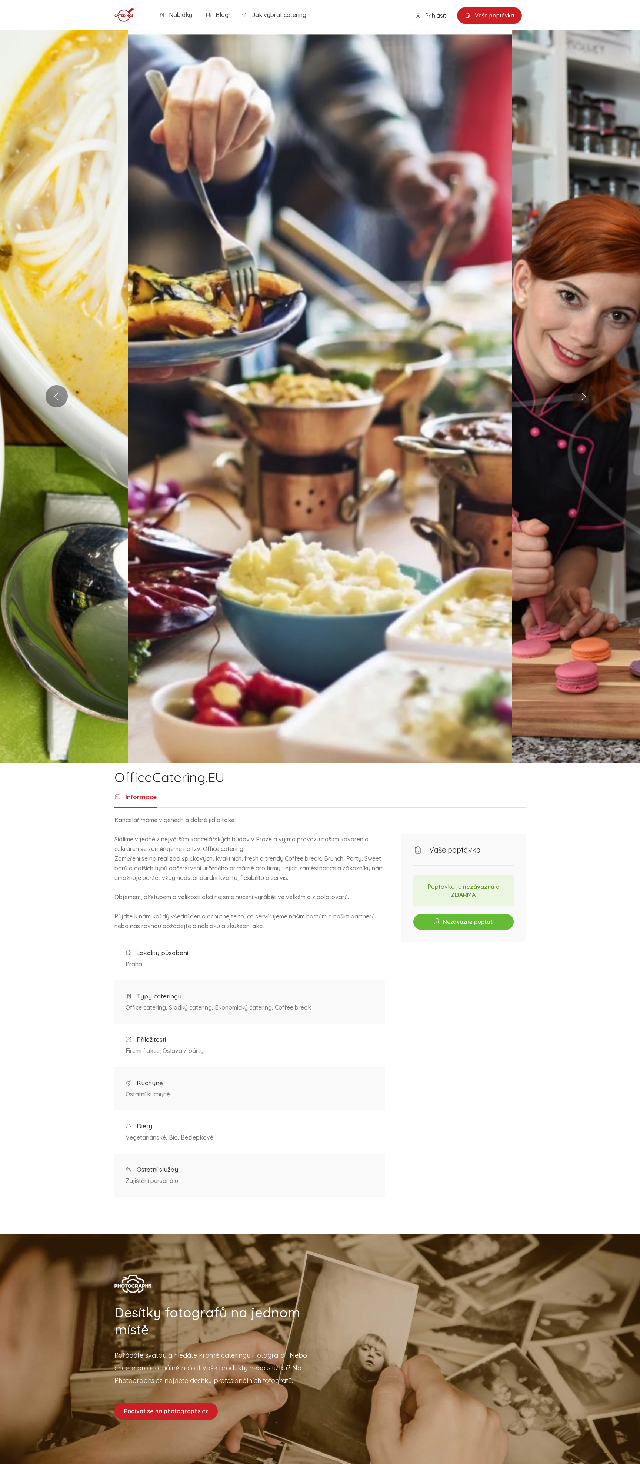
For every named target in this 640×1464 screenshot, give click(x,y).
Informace (140, 797)
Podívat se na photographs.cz (166, 1411)
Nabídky (179, 15)
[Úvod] (124, 14)
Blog (221, 15)
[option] (320, 396)
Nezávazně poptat (467, 921)
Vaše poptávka (493, 15)
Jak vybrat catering (278, 15)
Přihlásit (435, 15)
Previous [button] (57, 396)
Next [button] (583, 396)
